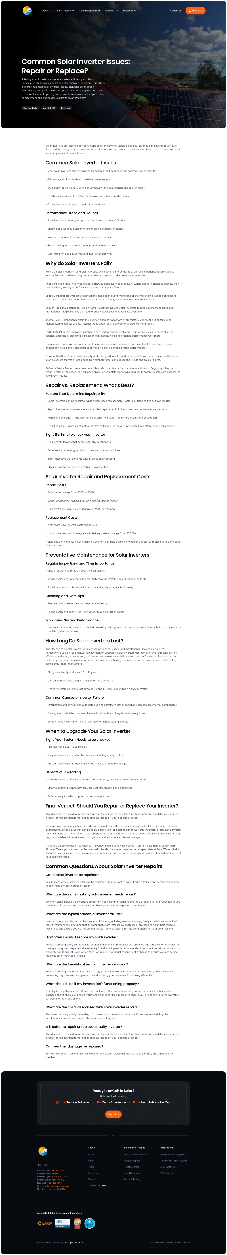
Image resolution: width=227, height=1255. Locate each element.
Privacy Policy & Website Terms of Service (170, 1243)
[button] (47, 10)
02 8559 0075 (51, 1173)
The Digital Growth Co (73, 1243)
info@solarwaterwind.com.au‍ (56, 1186)
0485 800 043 (60, 1177)
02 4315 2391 (57, 1170)
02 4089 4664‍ (55, 1183)
